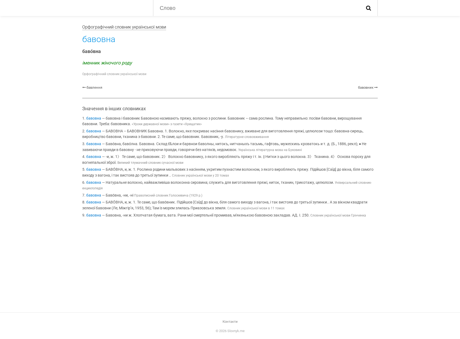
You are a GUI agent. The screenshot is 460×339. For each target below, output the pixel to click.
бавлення (94, 87)
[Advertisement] (230, 266)
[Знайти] (368, 8)
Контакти (230, 322)
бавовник (365, 87)
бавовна (93, 118)
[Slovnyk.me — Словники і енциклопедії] (113, 7)
